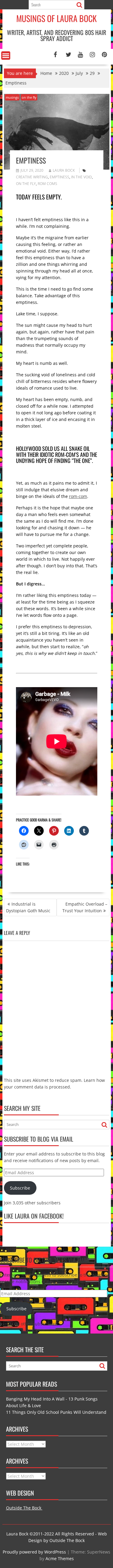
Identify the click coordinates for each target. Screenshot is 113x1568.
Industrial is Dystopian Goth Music (28, 907)
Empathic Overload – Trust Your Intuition (84, 907)
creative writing (32, 177)
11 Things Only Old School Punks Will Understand (56, 1412)
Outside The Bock (24, 1508)
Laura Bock (64, 170)
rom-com (78, 496)
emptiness (59, 177)
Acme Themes (60, 1558)
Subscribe (20, 1188)
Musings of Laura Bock (56, 18)
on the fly (29, 97)
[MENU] (5, 55)
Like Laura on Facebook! (34, 1215)
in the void (81, 177)
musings (12, 97)
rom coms (47, 183)
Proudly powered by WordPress (34, 1552)
